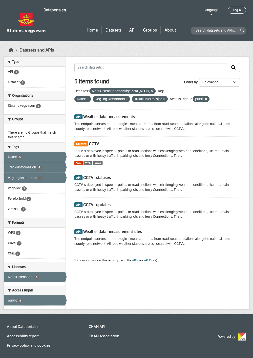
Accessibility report (23, 336)
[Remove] (152, 91)
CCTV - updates (97, 204)
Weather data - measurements (109, 116)
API (132, 30)
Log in (237, 10)
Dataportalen (54, 10)
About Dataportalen (23, 326)
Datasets (113, 30)
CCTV (94, 144)
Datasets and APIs (37, 50)
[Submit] (233, 67)
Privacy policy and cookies (28, 345)
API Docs (150, 260)
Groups (150, 30)
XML (78, 162)
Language (211, 10)
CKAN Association (104, 336)
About (170, 30)
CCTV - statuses (97, 177)
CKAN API (97, 326)
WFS (88, 162)
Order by (191, 82)
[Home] (11, 50)
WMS (98, 162)
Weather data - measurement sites (112, 231)
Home (92, 30)
